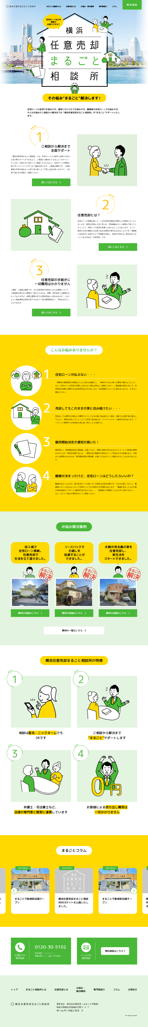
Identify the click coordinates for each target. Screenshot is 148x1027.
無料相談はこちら (114, 951)
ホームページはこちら (69, 1010)
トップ (14, 989)
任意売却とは (71, 6)
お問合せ (132, 989)
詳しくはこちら (50, 182)
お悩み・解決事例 (87, 6)
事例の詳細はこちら (29, 613)
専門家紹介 (103, 6)
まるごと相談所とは (53, 6)
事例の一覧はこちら (73, 630)
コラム (114, 6)
